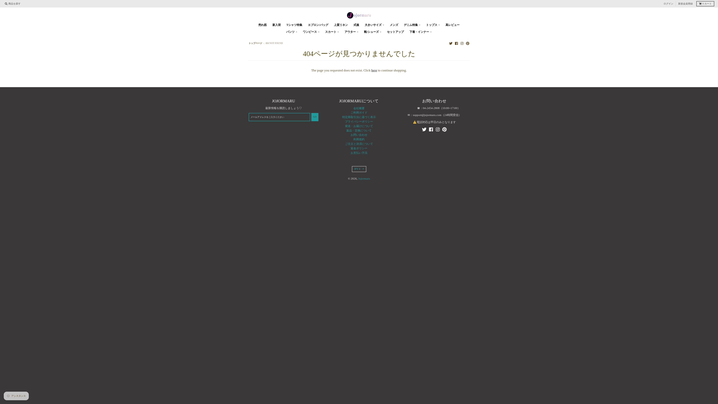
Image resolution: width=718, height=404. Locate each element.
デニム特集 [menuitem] (411, 24)
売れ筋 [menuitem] (262, 24)
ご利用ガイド (359, 112)
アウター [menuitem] (350, 31)
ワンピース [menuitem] (310, 31)
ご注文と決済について (359, 143)
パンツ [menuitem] (290, 31)
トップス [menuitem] (431, 24)
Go (315, 117)
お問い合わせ (359, 134)
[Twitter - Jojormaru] (450, 43)
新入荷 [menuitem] (276, 24)
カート (707, 3)
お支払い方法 (359, 152)
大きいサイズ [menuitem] (373, 24)
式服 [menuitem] (356, 24)
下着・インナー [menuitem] (419, 31)
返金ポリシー (359, 148)
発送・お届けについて (359, 126)
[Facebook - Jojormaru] (456, 43)
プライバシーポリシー (359, 121)
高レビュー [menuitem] (453, 24)
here (374, 70)
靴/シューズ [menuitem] (371, 31)
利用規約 (359, 139)
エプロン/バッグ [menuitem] (318, 24)
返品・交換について (359, 130)
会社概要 (359, 108)
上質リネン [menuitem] (341, 24)
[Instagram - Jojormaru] (462, 43)
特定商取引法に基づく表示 (359, 117)
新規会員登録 (685, 3)
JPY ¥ (357, 168)
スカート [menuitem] (330, 31)
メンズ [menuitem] (394, 24)
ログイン (668, 3)
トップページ (255, 43)
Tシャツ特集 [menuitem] (294, 24)
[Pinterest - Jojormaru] (467, 43)
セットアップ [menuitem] (395, 31)
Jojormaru (364, 178)
